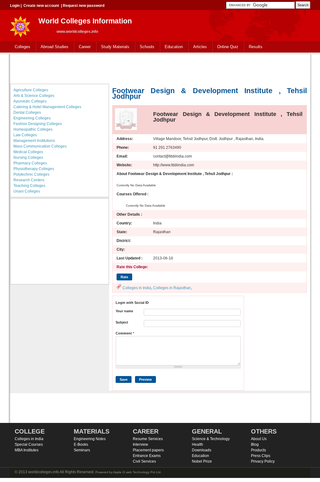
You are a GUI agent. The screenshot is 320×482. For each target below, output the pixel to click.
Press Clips (260, 456)
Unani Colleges (26, 191)
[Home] (20, 25)
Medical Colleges (28, 152)
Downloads (201, 450)
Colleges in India (136, 288)
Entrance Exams (147, 456)
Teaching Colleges (29, 185)
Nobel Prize (202, 461)
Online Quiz (227, 46)
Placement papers (148, 450)
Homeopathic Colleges (32, 129)
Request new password (83, 5)
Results (255, 46)
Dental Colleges (27, 112)
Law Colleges (25, 135)
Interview (140, 444)
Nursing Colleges (28, 157)
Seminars (82, 450)
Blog (255, 444)
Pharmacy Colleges (30, 163)
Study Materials (112, 47)
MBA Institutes (26, 450)
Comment (125, 333)
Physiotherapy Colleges (33, 169)
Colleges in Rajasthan (172, 288)
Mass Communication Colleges (40, 146)
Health (197, 444)
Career (82, 47)
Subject (122, 322)
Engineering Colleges (32, 118)
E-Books (81, 444)
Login (15, 5)
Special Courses (29, 444)
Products (258, 450)
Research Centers (28, 180)
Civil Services (144, 461)
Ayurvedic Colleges (30, 101)
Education (171, 47)
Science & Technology (211, 439)
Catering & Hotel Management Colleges (47, 107)
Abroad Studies (52, 47)
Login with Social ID (132, 302)
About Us (259, 439)
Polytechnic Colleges (31, 174)
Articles (200, 46)
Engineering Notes (90, 439)
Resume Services (148, 439)
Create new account (41, 5)
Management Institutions (34, 140)
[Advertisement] (160, 68)
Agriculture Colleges (30, 90)
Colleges (20, 47)
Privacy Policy (263, 461)
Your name (124, 311)
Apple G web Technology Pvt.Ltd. (137, 472)
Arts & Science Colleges (33, 95)
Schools (144, 47)
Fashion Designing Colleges (37, 124)
